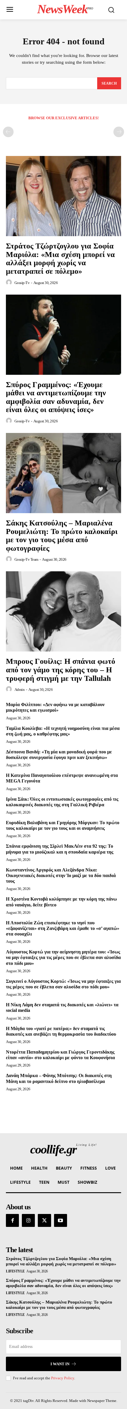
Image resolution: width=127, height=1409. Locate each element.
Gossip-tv (22, 283)
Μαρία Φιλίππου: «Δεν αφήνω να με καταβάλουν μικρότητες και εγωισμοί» (55, 707)
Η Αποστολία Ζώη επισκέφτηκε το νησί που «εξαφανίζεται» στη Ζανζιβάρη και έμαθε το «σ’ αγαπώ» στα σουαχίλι (62, 928)
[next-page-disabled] (118, 132)
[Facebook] (12, 1220)
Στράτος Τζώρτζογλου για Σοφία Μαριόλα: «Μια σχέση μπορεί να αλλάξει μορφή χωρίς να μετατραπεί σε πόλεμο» (60, 259)
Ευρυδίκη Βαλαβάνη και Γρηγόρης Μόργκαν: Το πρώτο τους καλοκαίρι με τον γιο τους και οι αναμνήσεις (62, 825)
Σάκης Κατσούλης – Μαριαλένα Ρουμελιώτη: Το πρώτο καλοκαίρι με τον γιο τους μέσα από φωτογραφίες (62, 535)
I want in (60, 1364)
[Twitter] (44, 1220)
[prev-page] (8, 132)
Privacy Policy (62, 1378)
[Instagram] (28, 1220)
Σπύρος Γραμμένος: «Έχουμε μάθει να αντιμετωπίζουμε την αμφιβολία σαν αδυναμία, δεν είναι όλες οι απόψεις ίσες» (56, 397)
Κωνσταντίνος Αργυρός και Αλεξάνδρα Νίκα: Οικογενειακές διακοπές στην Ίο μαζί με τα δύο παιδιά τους (61, 875)
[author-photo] (10, 282)
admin (19, 689)
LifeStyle (15, 1271)
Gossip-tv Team (26, 559)
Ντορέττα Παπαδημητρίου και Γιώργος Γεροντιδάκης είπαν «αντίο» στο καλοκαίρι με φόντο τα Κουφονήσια (60, 1054)
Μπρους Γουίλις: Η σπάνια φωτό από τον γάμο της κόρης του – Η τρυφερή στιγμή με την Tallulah (60, 669)
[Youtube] (60, 1220)
